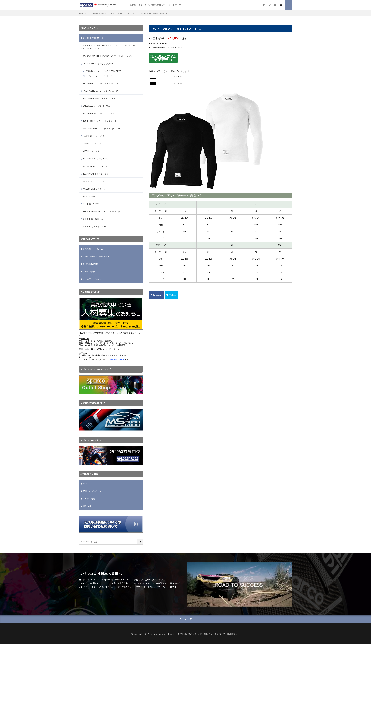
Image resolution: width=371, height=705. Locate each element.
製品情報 (87, 506)
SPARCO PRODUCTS (99, 13)
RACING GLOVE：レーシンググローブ (100, 83)
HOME (84, 13)
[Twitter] (171, 295)
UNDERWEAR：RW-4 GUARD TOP (154, 13)
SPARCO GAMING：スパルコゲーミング (101, 211)
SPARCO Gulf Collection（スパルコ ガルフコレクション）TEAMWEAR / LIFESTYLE (108, 47)
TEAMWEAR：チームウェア (96, 173)
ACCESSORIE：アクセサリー (96, 189)
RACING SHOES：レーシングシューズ (100, 91)
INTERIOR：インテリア (94, 181)
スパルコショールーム (93, 249)
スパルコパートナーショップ (96, 256)
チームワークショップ (93, 279)
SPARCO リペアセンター (94, 226)
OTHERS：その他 (91, 204)
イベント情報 (89, 498)
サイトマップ (175, 5)
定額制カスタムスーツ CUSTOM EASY (147, 5)
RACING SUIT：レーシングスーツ (98, 63)
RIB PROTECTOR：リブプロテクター (100, 98)
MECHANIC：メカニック (94, 151)
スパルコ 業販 (89, 271)
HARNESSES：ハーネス (93, 136)
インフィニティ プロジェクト (99, 75)
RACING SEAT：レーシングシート (98, 113)
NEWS (86, 483)
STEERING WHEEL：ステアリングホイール (102, 128)
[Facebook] (156, 295)
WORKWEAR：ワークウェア (96, 166)
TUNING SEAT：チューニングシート (100, 121)
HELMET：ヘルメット (93, 143)
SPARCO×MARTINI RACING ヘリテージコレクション (107, 56)
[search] (140, 542)
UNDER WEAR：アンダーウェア (123, 13)
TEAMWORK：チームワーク (96, 158)
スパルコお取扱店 (91, 264)
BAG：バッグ (89, 196)
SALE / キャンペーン (92, 491)
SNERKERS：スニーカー (94, 219)
